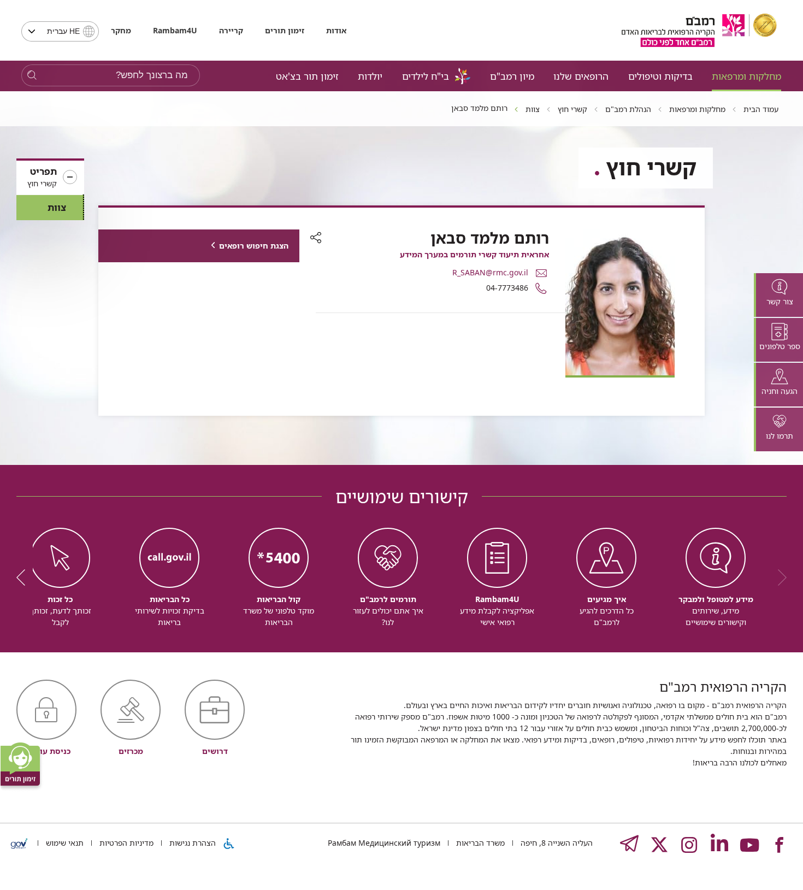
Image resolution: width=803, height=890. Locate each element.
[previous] (778, 577)
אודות (336, 30)
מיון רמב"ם (512, 75)
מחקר (121, 30)
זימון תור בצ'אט (307, 75)
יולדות (370, 75)
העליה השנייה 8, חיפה (555, 843)
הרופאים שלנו (581, 75)
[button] (50, 177)
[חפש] (32, 76)
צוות (57, 207)
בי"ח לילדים (425, 75)
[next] (24, 577)
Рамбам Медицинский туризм (384, 843)
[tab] (778, 295)
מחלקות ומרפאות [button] (746, 75)
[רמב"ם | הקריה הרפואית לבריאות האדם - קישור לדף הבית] (699, 30)
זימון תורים (284, 30)
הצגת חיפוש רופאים (253, 245)
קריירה (231, 30)
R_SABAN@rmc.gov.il (490, 272)
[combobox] (60, 31)
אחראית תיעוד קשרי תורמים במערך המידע (474, 254)
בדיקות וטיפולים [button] (660, 75)
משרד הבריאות (479, 843)
